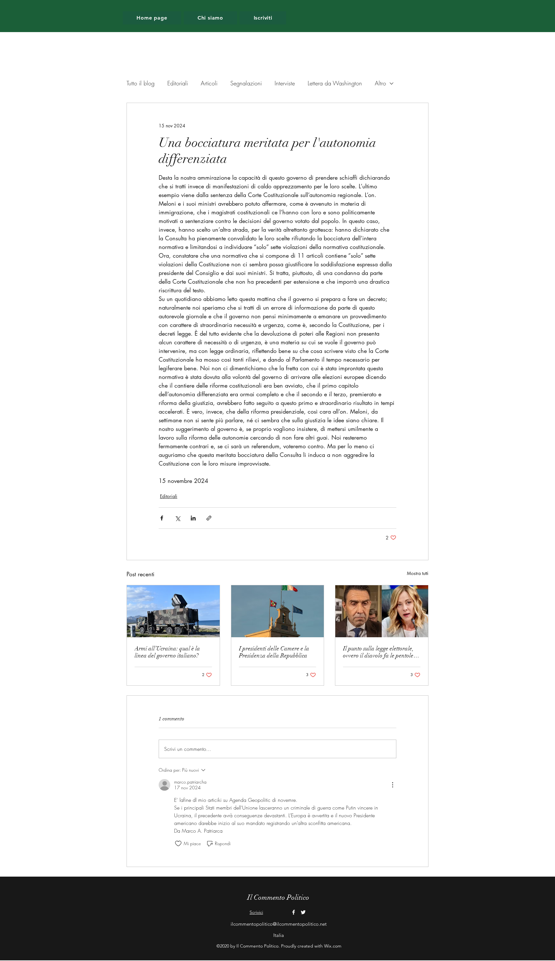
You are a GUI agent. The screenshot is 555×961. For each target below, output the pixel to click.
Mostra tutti (417, 573)
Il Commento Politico (278, 897)
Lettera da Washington (335, 83)
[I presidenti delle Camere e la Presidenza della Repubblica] (277, 611)
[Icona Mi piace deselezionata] (178, 843)
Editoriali (177, 83)
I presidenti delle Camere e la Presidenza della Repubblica (274, 652)
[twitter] (303, 912)
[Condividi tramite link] (209, 518)
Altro (380, 83)
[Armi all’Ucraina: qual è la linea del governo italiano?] (173, 611)
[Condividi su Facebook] (162, 518)
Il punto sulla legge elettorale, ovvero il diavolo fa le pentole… (381, 652)
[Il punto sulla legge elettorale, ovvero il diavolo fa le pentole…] (381, 611)
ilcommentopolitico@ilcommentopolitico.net (279, 924)
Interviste (285, 83)
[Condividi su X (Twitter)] (177, 518)
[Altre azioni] (392, 785)
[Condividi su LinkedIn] (193, 518)
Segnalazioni (246, 83)
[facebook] (293, 912)
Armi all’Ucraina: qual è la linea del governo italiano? (167, 652)
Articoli (209, 83)
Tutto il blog (140, 83)
